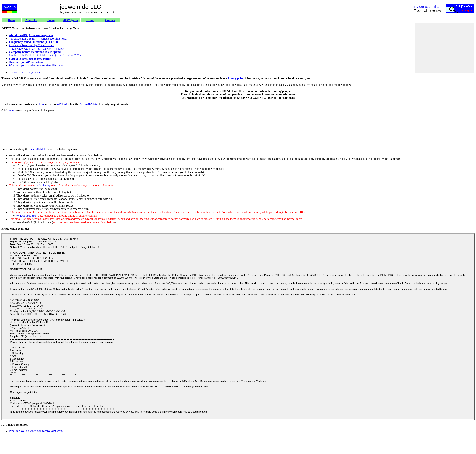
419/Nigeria (70, 20)
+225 (13, 48)
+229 (20, 48)
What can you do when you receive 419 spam (36, 65)
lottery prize (235, 78)
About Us (31, 20)
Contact (110, 20)
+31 (38, 48)
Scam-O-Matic (89, 104)
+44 (54, 48)
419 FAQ (62, 104)
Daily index (33, 72)
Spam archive (17, 72)
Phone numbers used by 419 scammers (31, 45)
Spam (51, 20)
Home (11, 20)
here (41, 104)
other (60, 48)
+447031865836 (26, 215)
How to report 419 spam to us (26, 62)
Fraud (90, 20)
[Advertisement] (444, 48)
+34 (49, 48)
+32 (43, 48)
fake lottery (43, 185)
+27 (32, 48)
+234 (27, 48)
